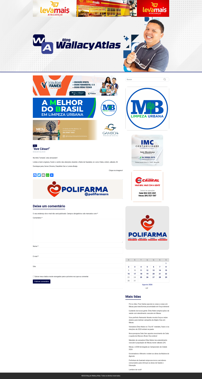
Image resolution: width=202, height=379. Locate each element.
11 (141, 270)
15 (166, 270)
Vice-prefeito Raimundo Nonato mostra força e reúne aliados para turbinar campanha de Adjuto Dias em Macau (148, 320)
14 (160, 270)
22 (166, 274)
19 (147, 274)
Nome (35, 246)
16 (129, 274)
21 (160, 274)
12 (147, 270)
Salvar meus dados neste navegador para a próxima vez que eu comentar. (62, 277)
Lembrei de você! (135, 370)
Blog (35, 145)
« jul (146, 288)
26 (147, 277)
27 (153, 277)
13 (153, 270)
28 (160, 277)
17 (135, 274)
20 (153, 274)
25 (141, 277)
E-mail (36, 256)
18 (141, 274)
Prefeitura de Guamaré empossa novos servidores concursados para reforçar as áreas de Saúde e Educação (147, 362)
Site (34, 266)
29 (166, 277)
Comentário (37, 218)
